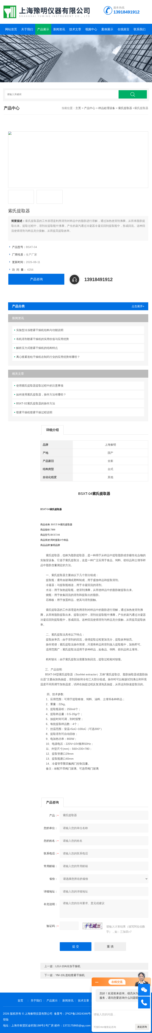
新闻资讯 (59, 29)
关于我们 (27, 29)
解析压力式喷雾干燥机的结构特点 (37, 347)
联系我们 (139, 29)
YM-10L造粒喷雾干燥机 (70, 975)
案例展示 (107, 29)
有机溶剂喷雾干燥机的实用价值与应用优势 (42, 339)
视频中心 (91, 29)
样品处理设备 (106, 108)
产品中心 (89, 108)
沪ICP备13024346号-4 (79, 1013)
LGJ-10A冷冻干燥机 (67, 966)
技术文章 (75, 29)
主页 (78, 108)
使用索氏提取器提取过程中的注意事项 (39, 385)
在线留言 (123, 29)
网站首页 (11, 29)
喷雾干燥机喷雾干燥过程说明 (34, 412)
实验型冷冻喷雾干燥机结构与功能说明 (39, 330)
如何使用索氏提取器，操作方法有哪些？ (41, 394)
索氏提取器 (125, 108)
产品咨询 (36, 279)
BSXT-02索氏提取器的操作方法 (35, 403)
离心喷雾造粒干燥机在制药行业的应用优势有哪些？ (48, 356)
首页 (20, 1000)
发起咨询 (142, 1026)
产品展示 (43, 29)
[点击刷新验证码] (92, 926)
